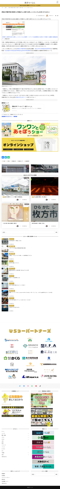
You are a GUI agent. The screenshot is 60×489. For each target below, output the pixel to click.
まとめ (3, 439)
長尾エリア (20, 161)
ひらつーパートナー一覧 (6, 404)
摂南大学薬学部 (21, 48)
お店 (2, 441)
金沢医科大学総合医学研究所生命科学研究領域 (17, 50)
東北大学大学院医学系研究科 (42, 48)
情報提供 (3, 473)
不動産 (3, 452)
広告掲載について (5, 481)
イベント (3, 446)
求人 (2, 450)
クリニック (4, 445)
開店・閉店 (4, 435)
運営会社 (3, 479)
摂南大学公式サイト (21, 97)
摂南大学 (14, 161)
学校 (9, 161)
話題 (57, 15)
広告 (2, 454)
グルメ (3, 437)
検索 (56, 232)
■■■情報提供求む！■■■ (9, 116)
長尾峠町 (27, 161)
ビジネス (3, 448)
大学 (4, 161)
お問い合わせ (4, 456)
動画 (2, 443)
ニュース (3, 433)
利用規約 (3, 475)
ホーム (3, 431)
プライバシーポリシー (6, 477)
